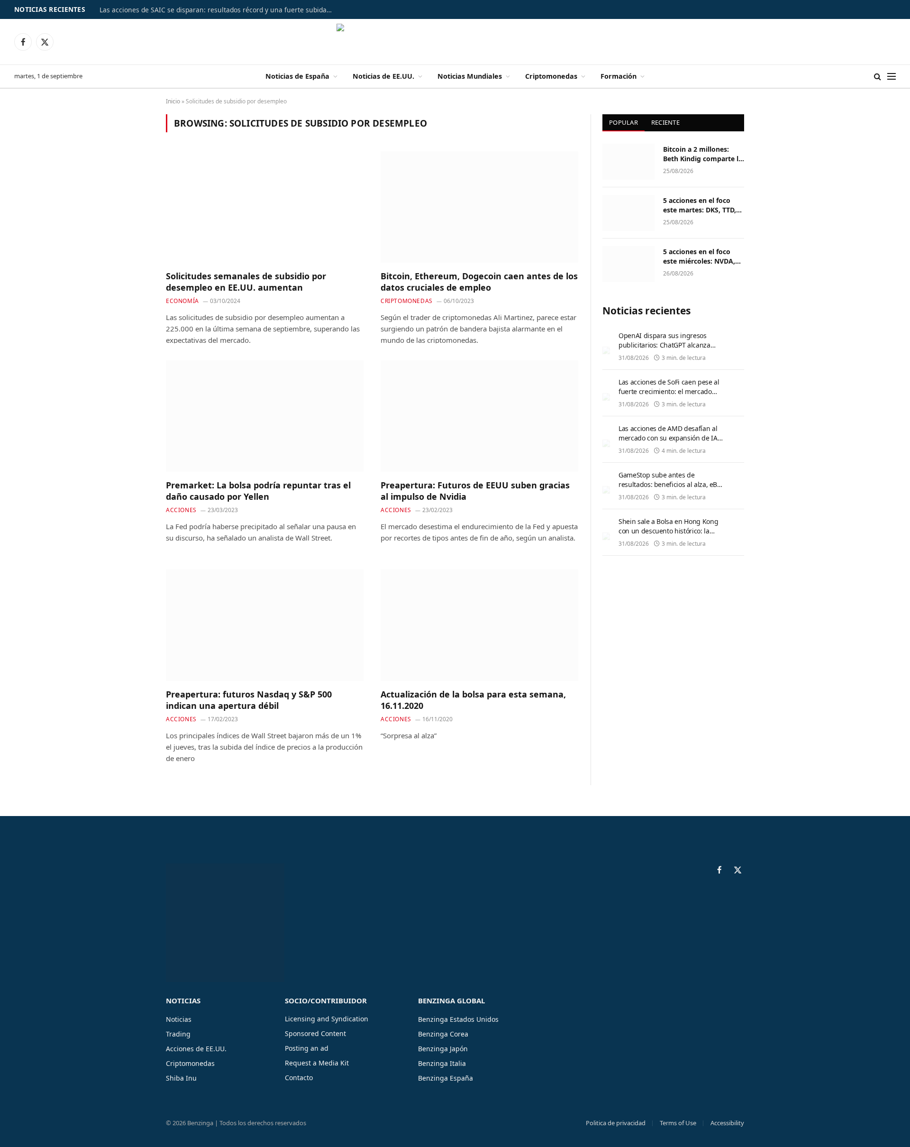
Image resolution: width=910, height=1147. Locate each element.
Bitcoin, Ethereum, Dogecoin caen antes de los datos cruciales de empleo (479, 281)
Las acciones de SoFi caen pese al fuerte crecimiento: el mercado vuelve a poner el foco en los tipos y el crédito (670, 396)
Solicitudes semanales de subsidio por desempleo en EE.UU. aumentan (246, 281)
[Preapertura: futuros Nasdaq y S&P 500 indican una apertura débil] (265, 624)
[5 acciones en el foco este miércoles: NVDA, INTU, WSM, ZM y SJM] (628, 264)
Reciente (665, 122)
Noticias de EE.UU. (383, 76)
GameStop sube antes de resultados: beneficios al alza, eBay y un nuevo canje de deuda (671, 484)
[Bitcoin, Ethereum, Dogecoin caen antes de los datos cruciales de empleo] (479, 206)
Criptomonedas (551, 76)
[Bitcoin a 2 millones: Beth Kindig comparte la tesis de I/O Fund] (628, 162)
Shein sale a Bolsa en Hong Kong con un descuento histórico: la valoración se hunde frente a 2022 (670, 531)
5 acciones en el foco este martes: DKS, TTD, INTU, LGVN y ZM (699, 205)
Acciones (181, 510)
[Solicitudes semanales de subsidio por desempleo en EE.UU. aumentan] (265, 206)
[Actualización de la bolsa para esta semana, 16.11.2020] (479, 624)
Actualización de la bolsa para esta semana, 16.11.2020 (473, 699)
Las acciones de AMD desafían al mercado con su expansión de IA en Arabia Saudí (668, 438)
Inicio (173, 101)
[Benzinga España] (455, 41)
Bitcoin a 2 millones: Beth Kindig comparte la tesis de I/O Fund (702, 154)
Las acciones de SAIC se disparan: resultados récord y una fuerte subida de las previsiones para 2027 (218, 10)
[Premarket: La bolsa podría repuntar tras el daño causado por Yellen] (265, 415)
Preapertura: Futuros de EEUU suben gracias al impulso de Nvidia (475, 490)
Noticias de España (297, 76)
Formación (619, 76)
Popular (623, 122)
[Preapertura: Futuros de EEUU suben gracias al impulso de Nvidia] (479, 415)
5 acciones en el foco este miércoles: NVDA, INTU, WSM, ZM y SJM (699, 256)
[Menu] (891, 76)
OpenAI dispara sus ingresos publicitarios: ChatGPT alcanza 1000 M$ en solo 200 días (664, 345)
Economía (182, 301)
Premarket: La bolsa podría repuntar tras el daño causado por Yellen (258, 490)
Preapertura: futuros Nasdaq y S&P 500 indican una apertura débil (249, 699)
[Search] (877, 76)
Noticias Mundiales (469, 76)
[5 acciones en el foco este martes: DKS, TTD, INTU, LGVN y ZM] (628, 213)
